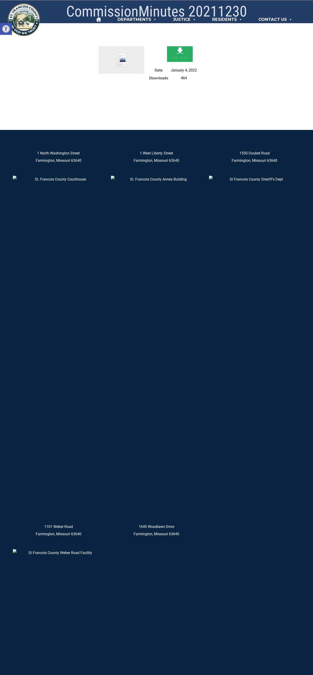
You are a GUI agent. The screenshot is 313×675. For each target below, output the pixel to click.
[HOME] (98, 19)
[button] (6, 29)
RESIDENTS (224, 19)
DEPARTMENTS (134, 19)
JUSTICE (182, 19)
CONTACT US (272, 19)
